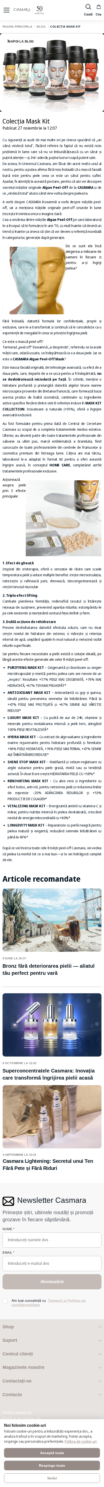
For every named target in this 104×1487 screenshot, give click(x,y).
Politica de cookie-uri (21, 1418)
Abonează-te (52, 1281)
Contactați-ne (17, 1380)
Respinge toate (52, 1465)
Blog (41, 26)
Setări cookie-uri (17, 1413)
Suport (10, 1340)
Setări (52, 1478)
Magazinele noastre (23, 1367)
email (9, 1252)
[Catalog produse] (7, 10)
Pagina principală (17, 26)
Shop (8, 1326)
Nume (8, 1229)
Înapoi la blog (21, 41)
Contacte (12, 1394)
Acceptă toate (52, 1453)
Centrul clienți (18, 1353)
